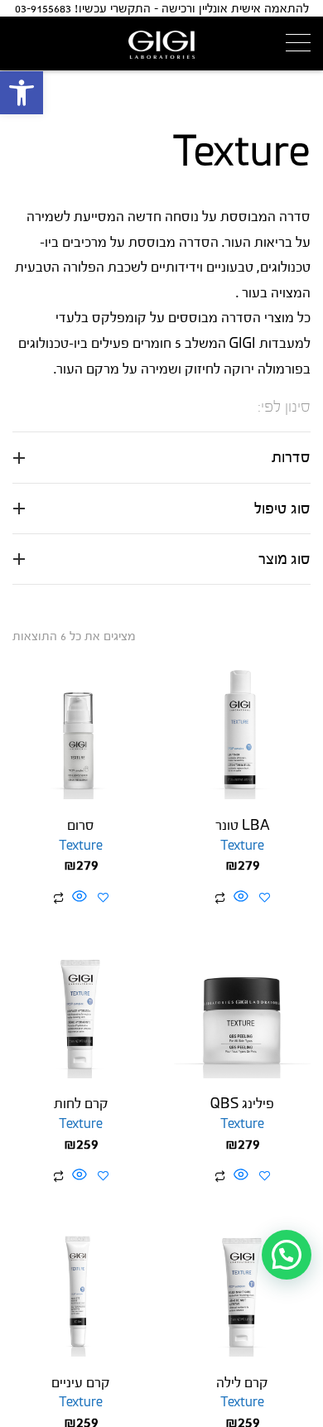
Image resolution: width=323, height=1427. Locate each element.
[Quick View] (241, 898)
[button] (21, 92)
